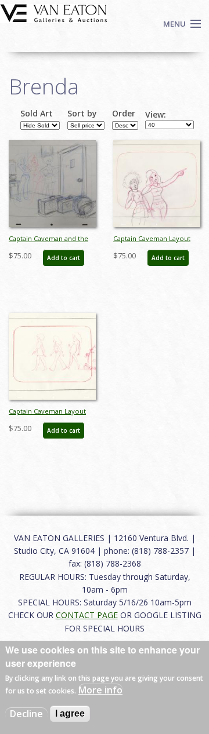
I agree (70, 713)
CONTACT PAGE (87, 614)
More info (100, 690)
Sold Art (36, 113)
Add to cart (63, 258)
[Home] (53, 12)
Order (123, 113)
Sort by (82, 113)
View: (155, 115)
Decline (26, 713)
